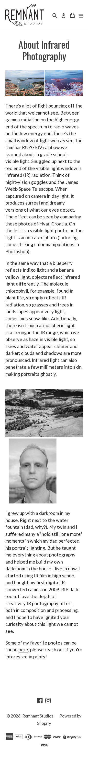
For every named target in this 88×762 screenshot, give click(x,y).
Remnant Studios (38, 715)
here (23, 649)
